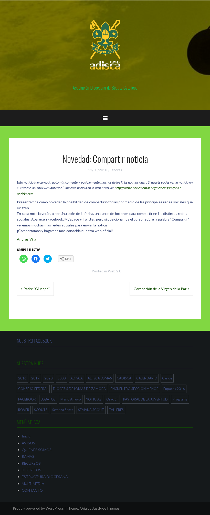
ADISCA (76, 378)
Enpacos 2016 (174, 389)
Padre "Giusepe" (37, 289)
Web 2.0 (114, 271)
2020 (48, 378)
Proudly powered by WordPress (38, 508)
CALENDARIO (146, 378)
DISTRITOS (31, 470)
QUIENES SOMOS (36, 449)
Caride (167, 378)
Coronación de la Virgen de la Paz (160, 289)
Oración (112, 399)
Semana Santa (62, 410)
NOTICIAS (93, 399)
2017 (35, 378)
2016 (22, 378)
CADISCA (124, 378)
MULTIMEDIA (33, 483)
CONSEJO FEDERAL (33, 389)
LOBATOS (48, 399)
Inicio (26, 436)
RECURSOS (31, 463)
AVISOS (28, 443)
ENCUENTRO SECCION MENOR (135, 389)
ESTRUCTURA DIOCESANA (45, 476)
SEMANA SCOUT (91, 410)
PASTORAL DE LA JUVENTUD (145, 399)
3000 (61, 378)
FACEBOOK (27, 399)
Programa (180, 399)
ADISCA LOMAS (100, 378)
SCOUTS (40, 410)
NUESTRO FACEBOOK (34, 340)
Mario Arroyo (70, 399)
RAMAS (28, 456)
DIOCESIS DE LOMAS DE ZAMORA (79, 389)
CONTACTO (32, 490)
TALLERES (116, 410)
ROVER (23, 410)
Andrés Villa (26, 239)
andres (117, 170)
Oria (83, 508)
